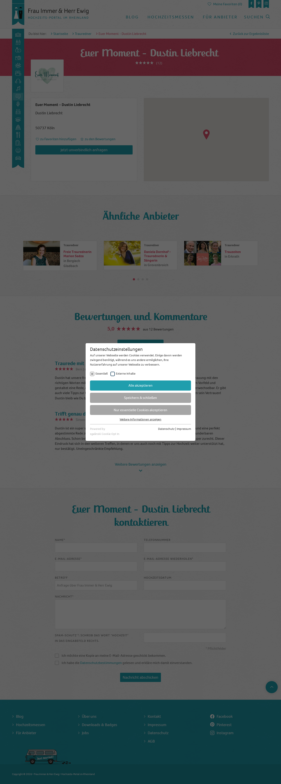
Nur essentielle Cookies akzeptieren (140, 410)
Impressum (184, 429)
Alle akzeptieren (140, 385)
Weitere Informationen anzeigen (140, 419)
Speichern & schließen (140, 397)
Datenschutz (166, 429)
